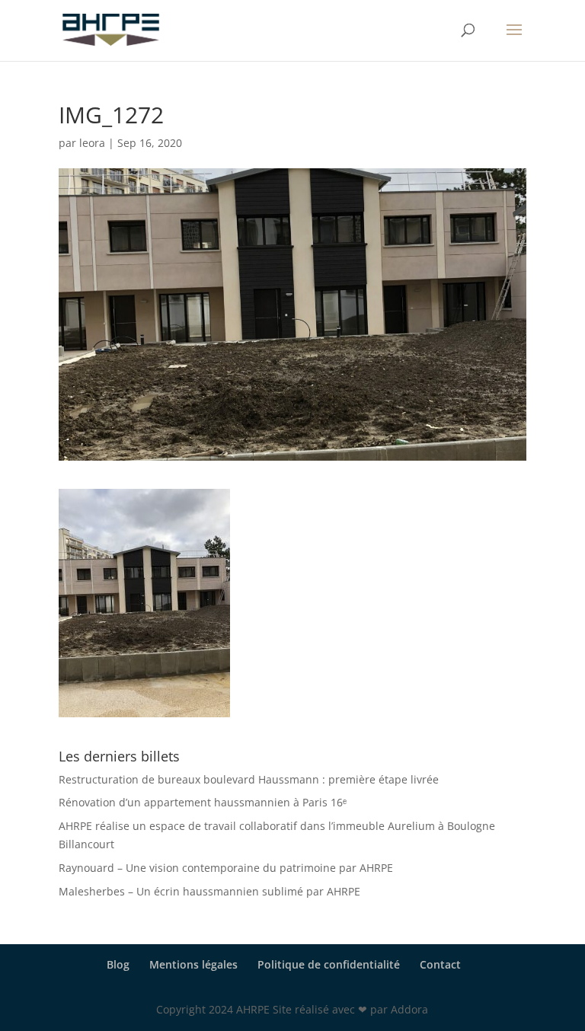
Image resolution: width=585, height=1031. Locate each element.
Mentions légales (193, 964)
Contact (440, 964)
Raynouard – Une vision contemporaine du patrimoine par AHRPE (226, 867)
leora (92, 143)
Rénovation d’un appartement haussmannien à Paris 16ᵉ (203, 802)
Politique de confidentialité (328, 964)
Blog (118, 964)
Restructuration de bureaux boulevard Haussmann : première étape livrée (249, 779)
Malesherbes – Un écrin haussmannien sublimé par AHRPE (209, 891)
